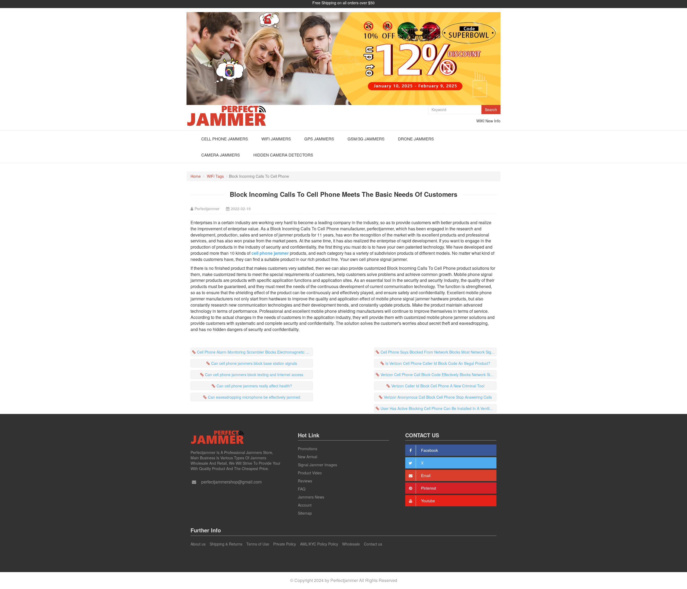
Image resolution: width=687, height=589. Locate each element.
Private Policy (284, 544)
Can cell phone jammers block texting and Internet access (254, 374)
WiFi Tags (215, 176)
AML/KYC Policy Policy (319, 544)
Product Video (310, 472)
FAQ (301, 489)
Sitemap (305, 513)
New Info (492, 120)
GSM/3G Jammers (366, 138)
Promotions (307, 448)
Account (305, 505)
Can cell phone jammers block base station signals (254, 363)
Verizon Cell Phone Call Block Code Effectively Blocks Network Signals (438, 374)
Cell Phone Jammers (224, 138)
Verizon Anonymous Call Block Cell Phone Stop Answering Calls (438, 397)
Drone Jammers (416, 138)
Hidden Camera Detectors (283, 155)
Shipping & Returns (226, 544)
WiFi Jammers (276, 138)
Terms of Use (257, 544)
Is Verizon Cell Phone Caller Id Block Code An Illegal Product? (437, 363)
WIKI (480, 120)
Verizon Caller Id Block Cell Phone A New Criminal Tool (437, 385)
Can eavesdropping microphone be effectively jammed (254, 397)
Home (196, 176)
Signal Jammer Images (317, 464)
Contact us (373, 544)
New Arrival (307, 456)
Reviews (305, 480)
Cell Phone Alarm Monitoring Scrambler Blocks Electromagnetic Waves (255, 352)
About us (198, 544)
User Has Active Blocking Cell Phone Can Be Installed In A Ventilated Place (438, 408)
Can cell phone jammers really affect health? (254, 385)
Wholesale (351, 544)
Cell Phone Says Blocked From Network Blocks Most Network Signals (438, 352)
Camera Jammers (220, 155)
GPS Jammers (319, 138)
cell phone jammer (270, 253)
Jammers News (311, 497)
